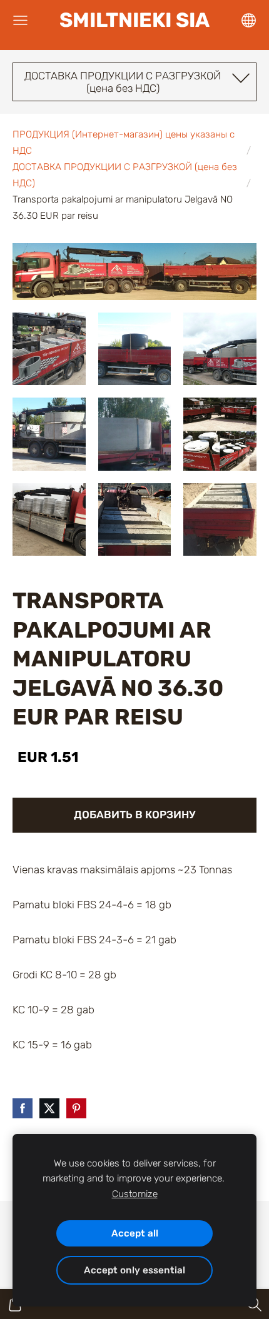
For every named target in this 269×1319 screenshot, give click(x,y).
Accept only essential (134, 1270)
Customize (135, 1194)
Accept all (134, 1233)
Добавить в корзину (135, 814)
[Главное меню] (20, 20)
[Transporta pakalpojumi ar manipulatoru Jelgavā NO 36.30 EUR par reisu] (49, 349)
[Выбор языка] (248, 20)
